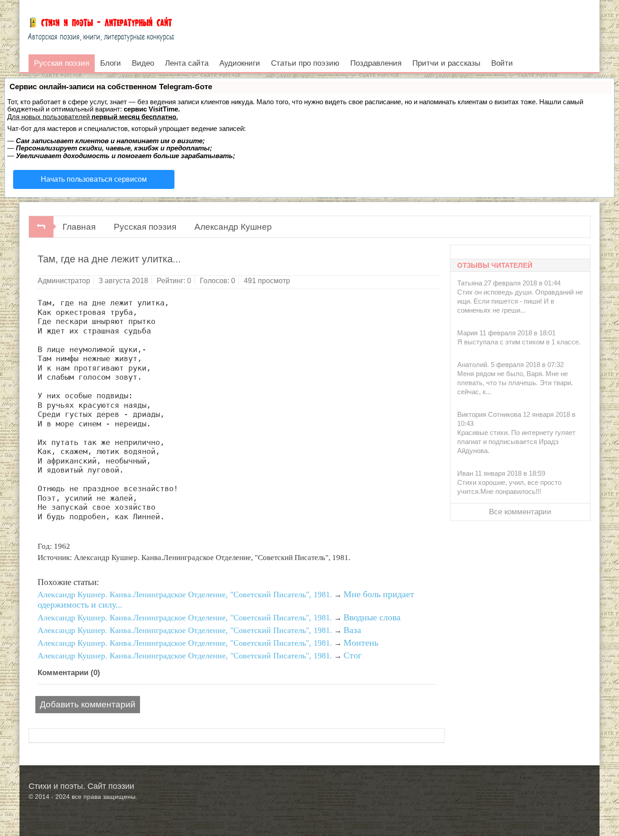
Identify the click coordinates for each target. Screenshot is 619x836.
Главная (79, 227)
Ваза (352, 630)
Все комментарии (520, 511)
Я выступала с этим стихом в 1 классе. (518, 342)
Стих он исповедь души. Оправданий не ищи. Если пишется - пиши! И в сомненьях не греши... (520, 301)
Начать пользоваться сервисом (94, 179)
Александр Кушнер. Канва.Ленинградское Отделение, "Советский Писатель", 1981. (185, 594)
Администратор (64, 281)
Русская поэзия (145, 227)
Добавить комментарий (87, 704)
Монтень (360, 643)
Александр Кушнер (233, 227)
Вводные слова (372, 617)
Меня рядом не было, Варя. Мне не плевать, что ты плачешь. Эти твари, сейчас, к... (515, 383)
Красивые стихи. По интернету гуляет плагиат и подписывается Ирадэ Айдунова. (516, 441)
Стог (352, 655)
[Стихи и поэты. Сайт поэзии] (100, 27)
